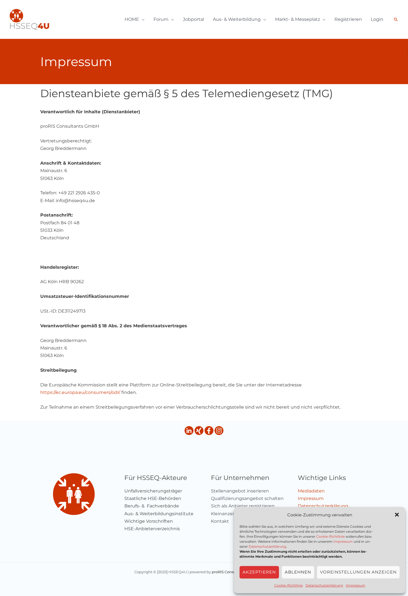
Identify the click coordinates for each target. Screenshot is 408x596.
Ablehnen (298, 572)
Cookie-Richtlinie (330, 536)
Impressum (343, 541)
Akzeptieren (259, 572)
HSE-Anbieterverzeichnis (152, 528)
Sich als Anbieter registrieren (243, 506)
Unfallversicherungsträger (153, 491)
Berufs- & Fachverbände (151, 506)
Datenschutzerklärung (267, 546)
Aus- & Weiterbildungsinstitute (158, 513)
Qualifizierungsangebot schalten (247, 498)
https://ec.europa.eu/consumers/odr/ (80, 392)
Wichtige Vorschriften (148, 521)
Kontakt (220, 521)
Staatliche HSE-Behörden (152, 498)
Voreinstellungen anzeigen (358, 572)
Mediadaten (311, 491)
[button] (397, 514)
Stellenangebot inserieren (240, 491)
